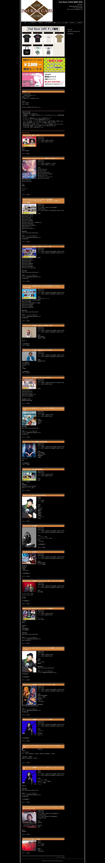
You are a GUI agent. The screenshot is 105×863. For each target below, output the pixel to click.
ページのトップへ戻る (60, 857)
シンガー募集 (64, 22)
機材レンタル (56, 22)
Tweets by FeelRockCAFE (74, 31)
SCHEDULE (33, 22)
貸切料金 (41, 22)
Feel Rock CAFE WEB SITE (70, 2)
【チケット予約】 (26, 153)
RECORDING (49, 22)
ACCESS (72, 22)
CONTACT (80, 22)
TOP (25, 22)
